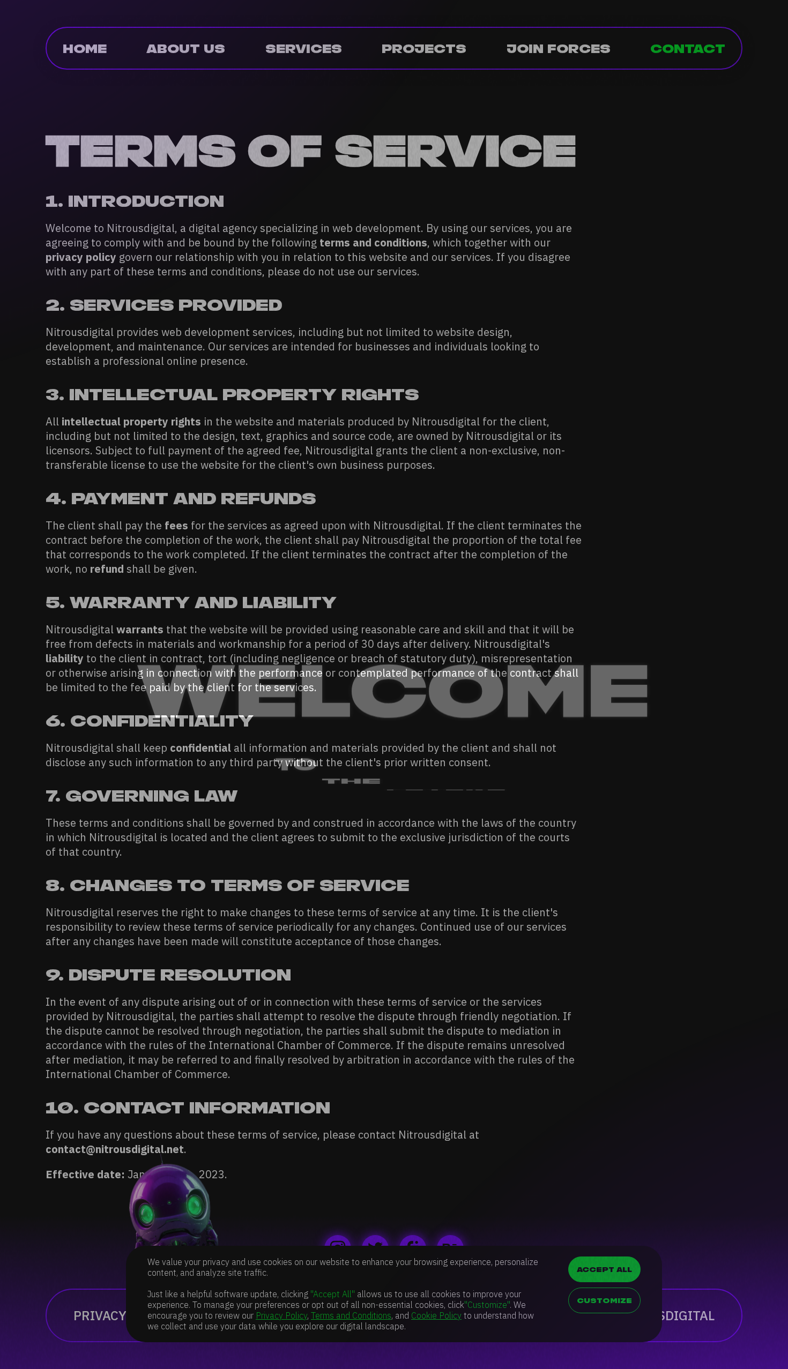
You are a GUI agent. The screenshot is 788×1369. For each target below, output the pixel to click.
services (303, 48)
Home (85, 48)
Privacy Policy (281, 1315)
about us (185, 48)
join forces (559, 48)
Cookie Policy (436, 1315)
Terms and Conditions (351, 1315)
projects (424, 48)
